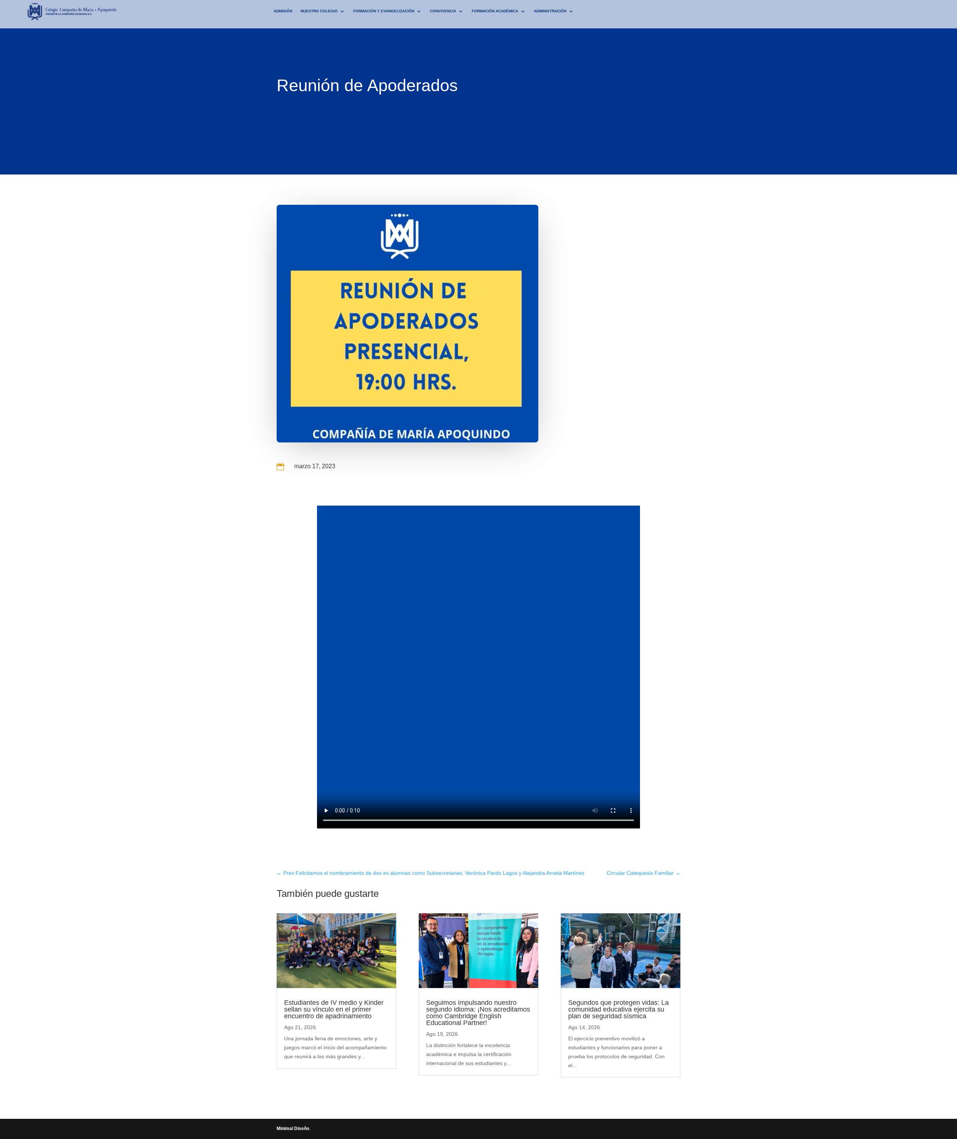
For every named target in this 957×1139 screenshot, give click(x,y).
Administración (550, 11)
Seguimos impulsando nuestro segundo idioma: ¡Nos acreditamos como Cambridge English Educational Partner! (478, 1013)
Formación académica (495, 11)
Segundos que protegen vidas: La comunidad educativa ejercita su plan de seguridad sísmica (618, 1009)
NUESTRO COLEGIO (319, 11)
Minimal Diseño (293, 1128)
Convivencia (443, 11)
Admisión (283, 11)
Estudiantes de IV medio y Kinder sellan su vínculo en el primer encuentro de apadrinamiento (334, 1009)
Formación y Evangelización (383, 11)
